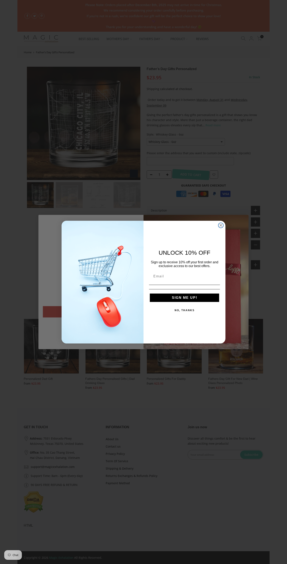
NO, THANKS (185, 310)
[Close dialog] (220, 225)
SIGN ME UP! (184, 297)
